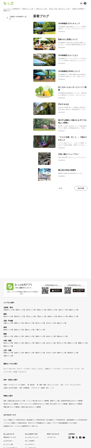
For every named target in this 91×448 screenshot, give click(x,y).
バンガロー (27, 369)
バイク (67, 385)
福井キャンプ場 (61, 323)
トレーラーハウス (67, 369)
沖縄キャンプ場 (8, 356)
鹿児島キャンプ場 (72, 352)
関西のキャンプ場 (28, 9)
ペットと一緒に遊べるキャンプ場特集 (37, 401)
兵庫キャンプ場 (19, 336)
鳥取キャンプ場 (29, 343)
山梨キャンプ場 (8, 323)
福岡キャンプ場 (8, 352)
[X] (77, 437)
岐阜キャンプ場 (8, 330)
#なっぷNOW (29, 441)
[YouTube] (84, 437)
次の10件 (81, 188)
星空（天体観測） (25, 388)
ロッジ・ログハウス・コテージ (13, 369)
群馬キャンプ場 (73, 316)
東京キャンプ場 (8, 316)
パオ (82, 369)
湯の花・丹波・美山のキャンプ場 (59, 9)
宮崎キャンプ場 (61, 352)
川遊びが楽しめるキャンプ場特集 (31, 407)
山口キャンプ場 (50, 343)
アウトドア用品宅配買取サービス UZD (64, 423)
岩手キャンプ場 (31, 310)
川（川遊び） (22, 385)
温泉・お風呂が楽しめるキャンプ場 (14, 401)
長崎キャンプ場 (29, 352)
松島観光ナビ (8, 426)
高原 (41, 385)
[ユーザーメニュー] (83, 3)
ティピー (77, 369)
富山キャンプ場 (40, 323)
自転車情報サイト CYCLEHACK (76, 420)
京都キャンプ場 (29, 336)
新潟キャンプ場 (29, 323)
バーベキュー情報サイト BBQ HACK (14, 423)
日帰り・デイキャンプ (10, 385)
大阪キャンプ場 (8, 336)
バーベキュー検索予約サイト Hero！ (25, 426)
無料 (45, 385)
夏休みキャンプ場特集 (75, 404)
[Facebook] (80, 437)
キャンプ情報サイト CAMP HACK (14, 420)
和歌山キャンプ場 (62, 336)
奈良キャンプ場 (50, 336)
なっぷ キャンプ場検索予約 (12, 9)
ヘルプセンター (51, 437)
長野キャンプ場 (19, 323)
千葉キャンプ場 (41, 316)
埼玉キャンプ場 (31, 316)
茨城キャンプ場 (52, 316)
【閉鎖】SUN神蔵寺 (78, 9)
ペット (52, 388)
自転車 (43, 388)
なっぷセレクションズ (32, 437)
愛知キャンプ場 (29, 330)
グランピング (22, 372)
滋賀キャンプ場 (40, 336)
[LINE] (73, 437)
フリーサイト (57, 369)
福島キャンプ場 (73, 310)
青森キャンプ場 (20, 310)
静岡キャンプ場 (19, 330)
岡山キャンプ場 (8, 343)
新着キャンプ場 (54, 401)
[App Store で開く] (56, 290)
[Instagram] (69, 437)
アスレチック (36, 388)
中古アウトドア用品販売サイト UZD (39, 423)
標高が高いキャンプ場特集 (12, 407)
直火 (47, 388)
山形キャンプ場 (62, 310)
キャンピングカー (75, 385)
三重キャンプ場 (40, 330)
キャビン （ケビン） (38, 369)
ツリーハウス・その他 (10, 372)
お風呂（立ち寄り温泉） (11, 388)
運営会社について (9, 437)
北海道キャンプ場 (9, 310)
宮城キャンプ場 (41, 310)
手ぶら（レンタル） (53, 385)
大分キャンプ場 (50, 352)
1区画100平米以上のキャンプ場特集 (72, 401)
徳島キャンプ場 (72, 343)
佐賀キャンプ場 (19, 352)
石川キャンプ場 (50, 323)
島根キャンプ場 (40, 343)
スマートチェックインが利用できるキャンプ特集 (34, 404)
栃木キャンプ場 (62, 316)
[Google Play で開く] (79, 290)
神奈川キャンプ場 (19, 316)
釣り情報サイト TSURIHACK (55, 420)
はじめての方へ (8, 441)
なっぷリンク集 (8, 444)
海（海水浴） (32, 385)
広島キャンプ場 (19, 343)
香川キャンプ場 (61, 343)
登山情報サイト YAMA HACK (35, 420)
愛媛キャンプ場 (82, 343)
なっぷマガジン (30, 444)
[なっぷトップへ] (9, 3)
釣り (62, 385)
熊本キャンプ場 (40, 352)
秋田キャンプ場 (52, 310)
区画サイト (48, 369)
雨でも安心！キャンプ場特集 (58, 404)
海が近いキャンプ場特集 (11, 404)
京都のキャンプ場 (41, 9)
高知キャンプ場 (8, 346)
